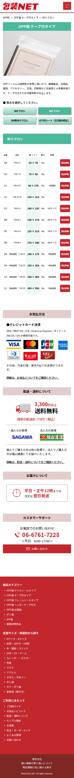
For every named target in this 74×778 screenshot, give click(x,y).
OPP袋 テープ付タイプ (26, 17)
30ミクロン (19, 111)
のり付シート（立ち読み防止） (54, 120)
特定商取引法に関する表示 (37, 767)
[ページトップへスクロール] (69, 773)
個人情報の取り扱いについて (37, 763)
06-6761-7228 (40, 534)
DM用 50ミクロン (19, 120)
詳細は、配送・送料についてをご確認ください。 (35, 462)
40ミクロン (54, 111)
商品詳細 (65, 162)
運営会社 (37, 759)
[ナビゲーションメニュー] (67, 6)
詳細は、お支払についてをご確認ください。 (33, 378)
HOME (6, 17)
